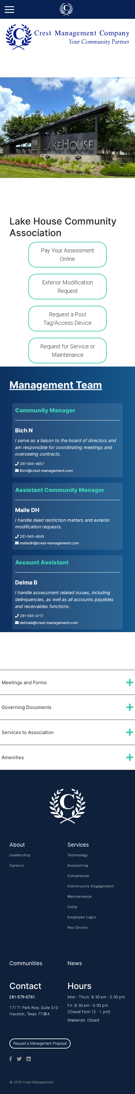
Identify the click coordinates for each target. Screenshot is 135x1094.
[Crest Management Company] (67, 9)
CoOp (72, 907)
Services (78, 845)
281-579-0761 (22, 997)
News (75, 963)
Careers (16, 866)
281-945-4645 (31, 536)
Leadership (19, 855)
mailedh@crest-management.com (49, 543)
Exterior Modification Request (67, 286)
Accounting (77, 866)
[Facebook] (8, 1059)
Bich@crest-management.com (46, 470)
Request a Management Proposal (40, 1043)
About (17, 845)
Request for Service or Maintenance (67, 350)
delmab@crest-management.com (48, 623)
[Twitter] (17, 1059)
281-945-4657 (31, 464)
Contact (25, 986)
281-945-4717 (31, 616)
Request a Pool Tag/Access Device (67, 318)
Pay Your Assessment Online (67, 254)
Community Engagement (77, 886)
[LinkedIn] (26, 1059)
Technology (77, 855)
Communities (25, 963)
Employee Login (77, 917)
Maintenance (77, 897)
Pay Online (77, 928)
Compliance (77, 876)
